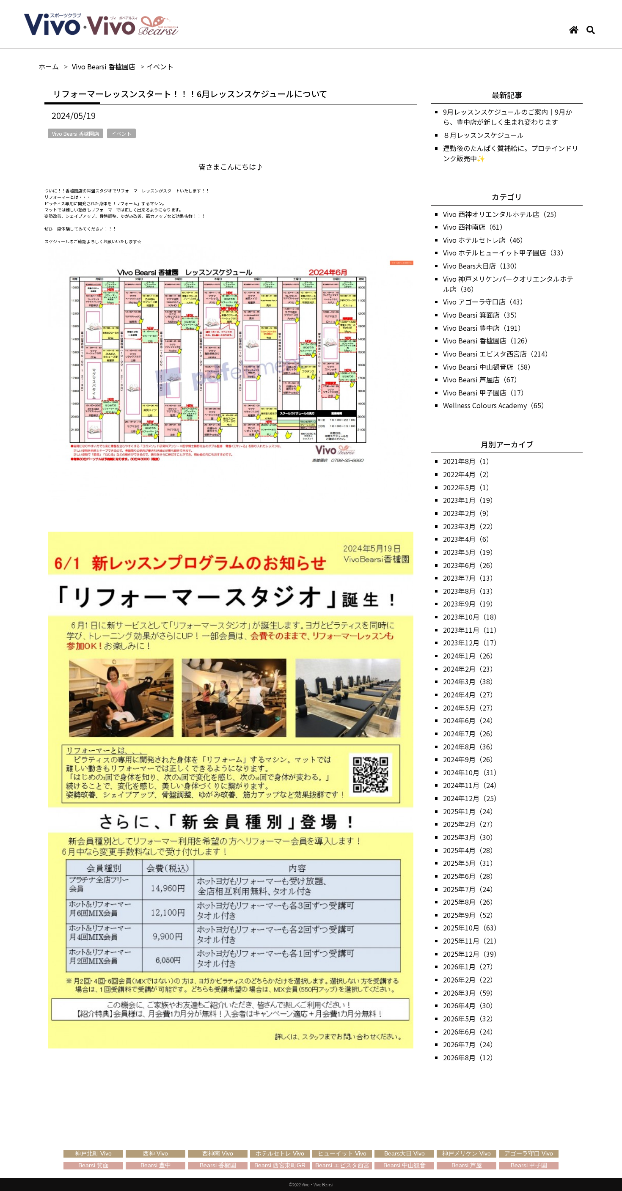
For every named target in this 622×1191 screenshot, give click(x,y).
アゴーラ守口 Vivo (528, 1153)
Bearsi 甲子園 (529, 1165)
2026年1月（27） (470, 966)
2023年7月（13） (470, 578)
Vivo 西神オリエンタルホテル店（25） (502, 214)
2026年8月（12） (470, 1057)
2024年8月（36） (470, 746)
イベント (121, 133)
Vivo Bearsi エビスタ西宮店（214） (497, 354)
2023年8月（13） (470, 591)
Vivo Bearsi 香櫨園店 (75, 133)
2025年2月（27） (470, 824)
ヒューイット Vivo (342, 1153)
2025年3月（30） (470, 837)
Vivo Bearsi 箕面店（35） (482, 315)
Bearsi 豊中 (155, 1165)
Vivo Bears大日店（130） (482, 266)
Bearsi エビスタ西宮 (342, 1165)
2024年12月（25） (472, 798)
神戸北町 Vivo (93, 1153)
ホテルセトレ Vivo (280, 1153)
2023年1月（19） (470, 500)
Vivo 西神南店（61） (474, 227)
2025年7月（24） (470, 889)
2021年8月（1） (468, 461)
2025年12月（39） (472, 954)
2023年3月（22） (470, 526)
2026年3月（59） (470, 993)
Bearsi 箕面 (93, 1165)
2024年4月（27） (470, 694)
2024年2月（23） (470, 669)
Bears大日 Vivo (404, 1153)
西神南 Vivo (217, 1153)
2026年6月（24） (470, 1031)
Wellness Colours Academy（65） (495, 405)
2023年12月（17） (472, 642)
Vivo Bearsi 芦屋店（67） (482, 379)
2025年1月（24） (470, 811)
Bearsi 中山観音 (404, 1165)
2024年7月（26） (470, 733)
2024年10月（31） (472, 772)
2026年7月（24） (470, 1044)
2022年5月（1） (468, 487)
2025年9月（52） (470, 915)
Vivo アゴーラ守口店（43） (485, 301)
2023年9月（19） (470, 603)
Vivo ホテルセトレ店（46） (485, 240)
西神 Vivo (155, 1153)
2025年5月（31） (470, 863)
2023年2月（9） (468, 513)
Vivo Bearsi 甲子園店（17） (485, 392)
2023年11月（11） (472, 630)
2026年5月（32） (470, 1018)
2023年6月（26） (470, 565)
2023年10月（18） (472, 617)
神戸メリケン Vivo (466, 1153)
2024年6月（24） (470, 720)
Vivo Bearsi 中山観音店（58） (488, 367)
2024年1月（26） (470, 655)
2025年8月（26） (470, 902)
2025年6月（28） (470, 876)
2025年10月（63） (472, 927)
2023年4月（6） (468, 539)
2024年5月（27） (470, 708)
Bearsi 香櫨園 (218, 1165)
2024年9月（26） (470, 759)
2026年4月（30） (470, 1005)
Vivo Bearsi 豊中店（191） (484, 328)
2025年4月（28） (470, 850)
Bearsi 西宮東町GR (279, 1165)
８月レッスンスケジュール (483, 135)
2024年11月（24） (472, 785)
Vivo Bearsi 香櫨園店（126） (487, 340)
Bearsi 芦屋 (466, 1165)
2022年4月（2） (468, 474)
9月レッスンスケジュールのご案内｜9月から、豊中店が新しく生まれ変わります (507, 117)
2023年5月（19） (470, 552)
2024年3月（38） (470, 681)
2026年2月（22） (470, 979)
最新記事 (507, 94)
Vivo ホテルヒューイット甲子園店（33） (505, 252)
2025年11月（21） (472, 941)
